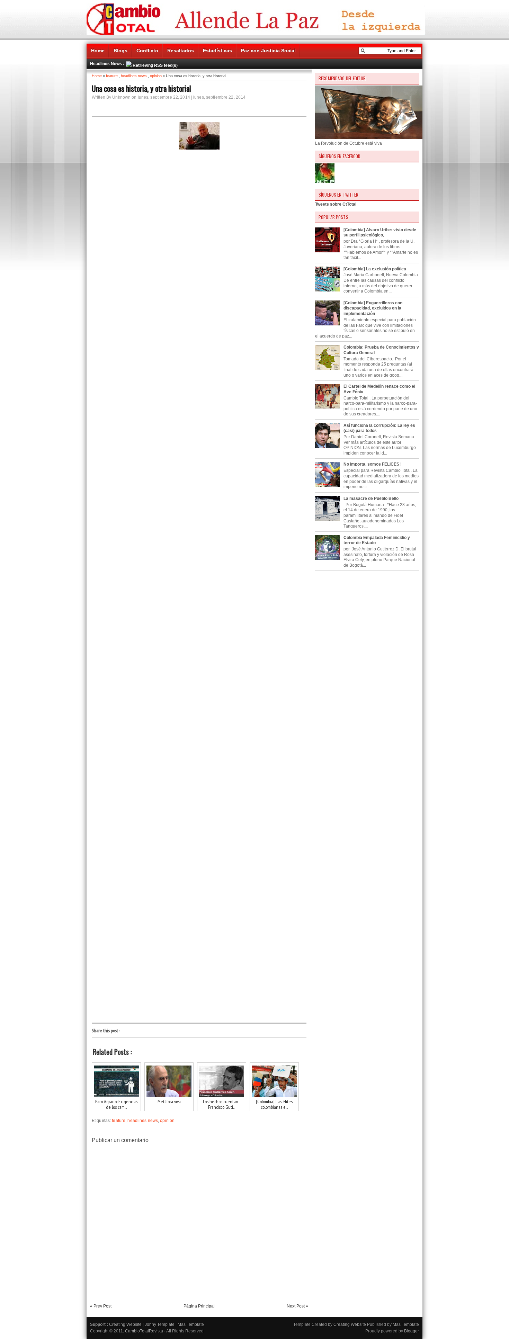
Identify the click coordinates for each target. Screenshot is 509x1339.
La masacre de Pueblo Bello (371, 498)
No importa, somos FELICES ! (372, 464)
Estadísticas (217, 50)
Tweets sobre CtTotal (335, 204)
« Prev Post (100, 1306)
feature (112, 76)
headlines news (134, 76)
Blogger (411, 1331)
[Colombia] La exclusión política (374, 269)
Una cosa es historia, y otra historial (141, 88)
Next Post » (297, 1306)
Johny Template (160, 1324)
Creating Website (125, 1324)
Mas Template (191, 1324)
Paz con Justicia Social (268, 50)
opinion (156, 76)
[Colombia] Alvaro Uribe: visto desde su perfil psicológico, (379, 232)
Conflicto (147, 50)
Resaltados (180, 50)
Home (98, 50)
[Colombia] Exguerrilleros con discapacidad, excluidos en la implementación (372, 308)
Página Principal (199, 1306)
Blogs (120, 50)
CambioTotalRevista (144, 1331)
